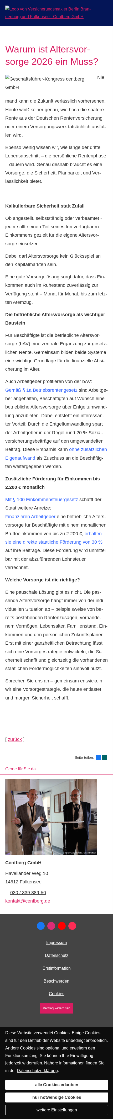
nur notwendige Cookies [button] (56, 1097)
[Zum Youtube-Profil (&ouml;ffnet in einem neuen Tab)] (62, 926)
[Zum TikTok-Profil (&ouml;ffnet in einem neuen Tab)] (72, 926)
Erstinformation (57, 968)
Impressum (56, 942)
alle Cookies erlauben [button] (56, 1085)
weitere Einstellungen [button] (57, 1110)
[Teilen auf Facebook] (98, 757)
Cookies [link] (56, 993)
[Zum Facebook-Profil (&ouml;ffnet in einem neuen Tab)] (41, 926)
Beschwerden (56, 981)
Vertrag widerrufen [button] (56, 1008)
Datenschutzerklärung (37, 1070)
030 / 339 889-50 (28, 892)
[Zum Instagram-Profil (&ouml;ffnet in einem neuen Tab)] (51, 926)
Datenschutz (56, 955)
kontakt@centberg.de (27, 901)
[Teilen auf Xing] (104, 757)
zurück (15, 739)
